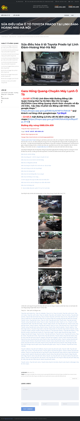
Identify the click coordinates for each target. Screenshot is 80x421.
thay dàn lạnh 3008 (71, 357)
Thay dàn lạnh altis (71, 320)
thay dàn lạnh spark (56, 349)
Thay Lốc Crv (49, 313)
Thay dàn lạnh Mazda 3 (69, 330)
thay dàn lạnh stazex (60, 341)
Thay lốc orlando (67, 350)
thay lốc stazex (50, 341)
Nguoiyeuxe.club (9, 418)
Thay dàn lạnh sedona (44, 325)
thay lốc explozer (29, 354)
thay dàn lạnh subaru (50, 359)
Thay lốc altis (63, 320)
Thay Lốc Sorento (65, 315)
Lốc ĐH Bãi (16, 15)
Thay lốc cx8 (28, 357)
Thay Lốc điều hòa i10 (26, 318)
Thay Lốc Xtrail (45, 316)
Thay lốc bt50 (41, 335)
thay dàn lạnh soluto (72, 337)
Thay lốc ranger (47, 323)
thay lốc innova (45, 342)
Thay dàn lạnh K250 (54, 320)
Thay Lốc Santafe (43, 315)
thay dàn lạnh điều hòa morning (69, 318)
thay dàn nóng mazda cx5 (50, 329)
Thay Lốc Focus (54, 325)
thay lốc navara (44, 327)
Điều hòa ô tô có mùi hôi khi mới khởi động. (32, 160)
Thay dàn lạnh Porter (35, 320)
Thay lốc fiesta (73, 325)
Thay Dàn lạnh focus (64, 325)
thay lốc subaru (40, 359)
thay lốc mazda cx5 (46, 330)
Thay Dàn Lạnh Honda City (28, 313)
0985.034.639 (74, 7)
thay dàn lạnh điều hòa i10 (39, 318)
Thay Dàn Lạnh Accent (68, 313)
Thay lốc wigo (57, 332)
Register (77, 1)
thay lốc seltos (46, 339)
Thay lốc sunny (25, 327)
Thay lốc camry (25, 322)
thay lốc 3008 (62, 357)
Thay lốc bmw (44, 362)
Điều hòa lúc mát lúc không (28, 154)
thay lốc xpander (60, 327)
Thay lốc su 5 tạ (63, 322)
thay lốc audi (62, 362)
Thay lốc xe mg (29, 352)
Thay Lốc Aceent (57, 313)
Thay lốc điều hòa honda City (33, 316)
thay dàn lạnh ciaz (57, 356)
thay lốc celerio (31, 356)
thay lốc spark (47, 349)
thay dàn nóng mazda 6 (64, 329)
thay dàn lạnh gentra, (57, 350)
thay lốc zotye (48, 352)
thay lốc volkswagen (71, 362)
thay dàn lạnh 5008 (31, 359)
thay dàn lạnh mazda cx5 (37, 332)
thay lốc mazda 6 (36, 330)
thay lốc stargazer (40, 337)
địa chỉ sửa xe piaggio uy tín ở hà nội (9, 78)
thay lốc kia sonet (25, 339)
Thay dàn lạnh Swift (26, 323)
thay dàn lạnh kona (31, 337)
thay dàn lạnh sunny (34, 327)
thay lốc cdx (54, 323)
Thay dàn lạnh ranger (37, 323)
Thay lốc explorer (69, 327)
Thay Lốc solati (44, 322)
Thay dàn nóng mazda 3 (37, 329)
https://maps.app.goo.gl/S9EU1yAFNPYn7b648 (45, 111)
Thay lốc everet (71, 323)
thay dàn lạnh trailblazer (37, 349)
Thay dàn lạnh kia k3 (50, 334)
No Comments (74, 84)
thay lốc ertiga (68, 354)
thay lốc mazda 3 (26, 330)
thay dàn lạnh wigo (66, 332)
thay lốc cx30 (45, 357)
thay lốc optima (67, 356)
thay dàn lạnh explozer (40, 354)
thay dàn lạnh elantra (69, 335)
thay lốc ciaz (49, 356)
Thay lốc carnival (66, 339)
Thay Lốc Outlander (41, 313)
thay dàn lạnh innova (54, 342)
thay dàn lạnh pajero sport (49, 344)
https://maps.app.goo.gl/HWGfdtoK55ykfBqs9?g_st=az (49, 120)
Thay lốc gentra (47, 350)
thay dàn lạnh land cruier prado (32, 342)
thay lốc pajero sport (36, 344)
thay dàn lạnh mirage (30, 334)
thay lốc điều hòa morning (53, 318)
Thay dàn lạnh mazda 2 (57, 330)
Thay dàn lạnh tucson (69, 334)
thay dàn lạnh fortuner (40, 341)
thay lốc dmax (50, 354)
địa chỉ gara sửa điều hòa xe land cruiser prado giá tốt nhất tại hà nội (41, 374)
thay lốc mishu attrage (66, 342)
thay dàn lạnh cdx (62, 323)
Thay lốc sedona (34, 325)
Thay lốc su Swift (72, 322)
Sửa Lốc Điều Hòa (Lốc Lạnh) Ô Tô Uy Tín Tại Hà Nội (36, 188)
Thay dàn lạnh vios (72, 316)
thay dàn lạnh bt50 (49, 335)
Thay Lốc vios (63, 316)
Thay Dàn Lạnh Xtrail (54, 316)
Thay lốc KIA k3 (40, 334)
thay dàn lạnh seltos (56, 339)
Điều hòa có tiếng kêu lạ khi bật (29, 162)
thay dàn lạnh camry (34, 322)
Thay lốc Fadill (65, 349)
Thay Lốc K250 (44, 320)
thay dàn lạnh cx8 (36, 357)
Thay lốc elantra (59, 335)
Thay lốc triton (52, 327)
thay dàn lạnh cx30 (53, 357)
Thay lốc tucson (60, 334)
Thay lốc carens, (25, 362)
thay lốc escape (67, 352)
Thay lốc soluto (62, 337)
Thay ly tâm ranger (49, 332)
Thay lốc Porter (25, 320)
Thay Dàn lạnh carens (35, 362)
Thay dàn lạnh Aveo (37, 350)
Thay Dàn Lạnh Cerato (33, 315)
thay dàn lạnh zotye (57, 352)
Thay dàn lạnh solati (54, 322)
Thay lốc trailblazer (26, 349)
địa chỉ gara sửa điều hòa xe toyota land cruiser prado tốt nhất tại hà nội (49, 376)
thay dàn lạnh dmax (59, 354)
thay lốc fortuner (30, 341)
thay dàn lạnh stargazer (52, 337)
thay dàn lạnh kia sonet (36, 339)
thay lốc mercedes (53, 362)
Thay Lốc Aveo (28, 350)
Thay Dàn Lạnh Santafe (55, 315)
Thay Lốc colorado (61, 344)
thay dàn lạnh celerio (40, 356)
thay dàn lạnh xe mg (39, 352)
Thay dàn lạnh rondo (32, 335)
